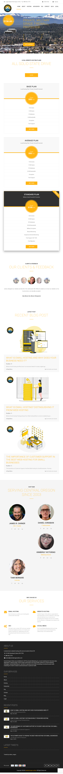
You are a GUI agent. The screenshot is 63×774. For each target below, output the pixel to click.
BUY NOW (31, 129)
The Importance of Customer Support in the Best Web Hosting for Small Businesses (30, 459)
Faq (42, 6)
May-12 (10, 465)
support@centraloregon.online (13, 1)
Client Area (46, 1)
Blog (52, 6)
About (23, 6)
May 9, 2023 (13, 739)
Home (18, 6)
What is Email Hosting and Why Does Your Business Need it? (29, 710)
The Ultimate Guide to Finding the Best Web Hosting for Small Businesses (34, 735)
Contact (47, 6)
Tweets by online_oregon (10, 754)
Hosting (29, 6)
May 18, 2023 (13, 713)
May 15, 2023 (13, 721)
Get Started (29, 44)
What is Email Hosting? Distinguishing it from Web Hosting (29, 718)
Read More (9, 369)
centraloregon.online (31, 770)
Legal (56, 6)
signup (56, 1)
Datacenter (36, 6)
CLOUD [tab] (31, 75)
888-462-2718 (26, 1)
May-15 (10, 413)
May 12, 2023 (13, 731)
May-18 (10, 363)
